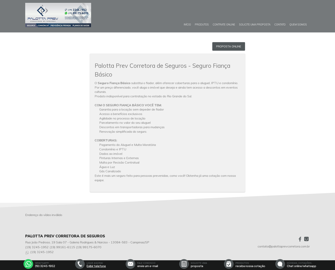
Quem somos (298, 24)
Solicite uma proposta (254, 24)
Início (187, 24)
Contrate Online (224, 24)
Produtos (202, 24)
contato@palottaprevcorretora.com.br (284, 246)
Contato (280, 24)
